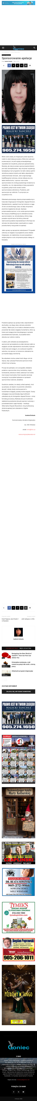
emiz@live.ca (31, 429)
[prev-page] (3, 680)
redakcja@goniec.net (23, 1080)
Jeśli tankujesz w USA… (28, 619)
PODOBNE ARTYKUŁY (12, 648)
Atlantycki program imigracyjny (22, 671)
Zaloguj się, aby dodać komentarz (18, 691)
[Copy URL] (17, 65)
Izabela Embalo (8, 61)
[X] (13, 65)
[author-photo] (18, 636)
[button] (3, 47)
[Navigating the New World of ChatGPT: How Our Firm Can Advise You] (6, 655)
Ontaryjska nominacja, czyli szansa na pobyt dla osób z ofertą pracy (23, 664)
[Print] (26, 65)
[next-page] (6, 680)
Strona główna (5, 52)
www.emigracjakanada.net (27, 434)
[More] (30, 65)
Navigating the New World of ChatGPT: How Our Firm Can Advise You (22, 656)
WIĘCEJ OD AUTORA (25, 648)
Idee (3, 658)
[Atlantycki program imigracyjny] (6, 673)
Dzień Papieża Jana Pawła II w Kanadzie (10, 620)
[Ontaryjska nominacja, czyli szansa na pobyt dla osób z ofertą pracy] (6, 664)
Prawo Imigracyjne (15, 52)
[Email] (21, 65)
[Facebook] (9, 65)
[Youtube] (23, 1092)
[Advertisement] (18, 25)
